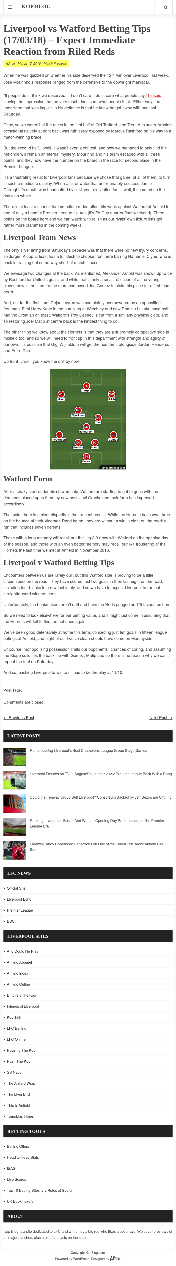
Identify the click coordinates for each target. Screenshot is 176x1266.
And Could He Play (22, 951)
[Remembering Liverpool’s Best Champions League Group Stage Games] (14, 764)
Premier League (20, 910)
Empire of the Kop (21, 995)
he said (154, 95)
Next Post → (161, 717)
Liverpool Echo (19, 899)
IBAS (11, 1168)
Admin (10, 63)
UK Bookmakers (20, 1201)
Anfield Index (17, 973)
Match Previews (55, 63)
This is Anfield (18, 1105)
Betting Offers (18, 1146)
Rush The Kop (18, 1061)
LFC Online (16, 1039)
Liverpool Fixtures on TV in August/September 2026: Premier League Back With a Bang (101, 773)
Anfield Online (18, 984)
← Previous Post (18, 717)
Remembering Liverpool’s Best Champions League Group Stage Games (88, 750)
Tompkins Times (20, 1116)
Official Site (16, 888)
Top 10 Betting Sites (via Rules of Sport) (39, 1190)
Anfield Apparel (19, 962)
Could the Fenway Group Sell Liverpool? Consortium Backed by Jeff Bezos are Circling (101, 797)
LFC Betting (16, 1028)
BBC (11, 921)
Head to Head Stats (23, 1157)
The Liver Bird (18, 1094)
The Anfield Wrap (21, 1083)
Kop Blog (36, 6)
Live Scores (16, 1179)
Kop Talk (14, 1017)
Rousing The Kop (21, 1050)
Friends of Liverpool (23, 1006)
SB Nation (15, 1072)
